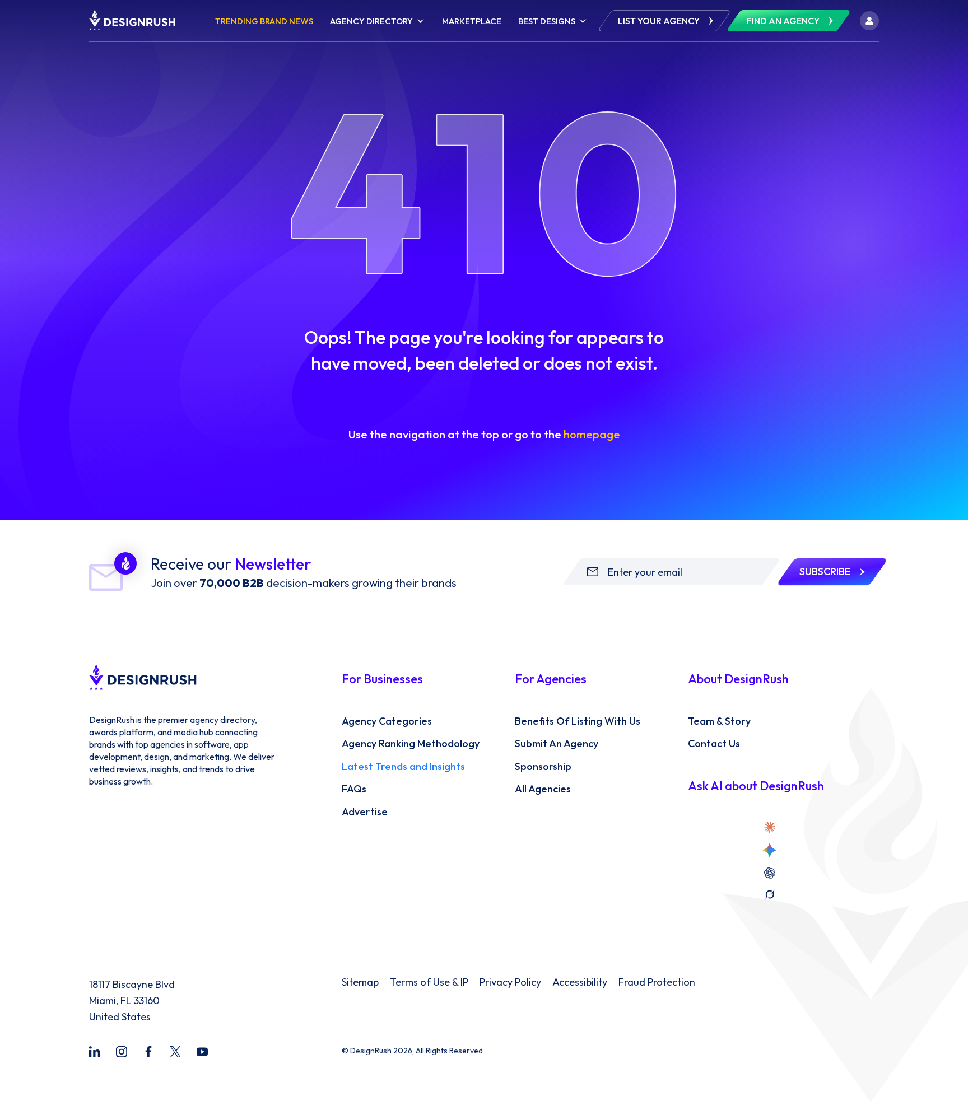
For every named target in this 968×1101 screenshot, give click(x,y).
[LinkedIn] (94, 1051)
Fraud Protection (656, 982)
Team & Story (719, 721)
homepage (592, 434)
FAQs (354, 789)
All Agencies (543, 789)
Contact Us (714, 744)
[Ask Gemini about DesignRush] (769, 850)
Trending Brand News (264, 21)
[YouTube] (202, 1051)
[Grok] (769, 894)
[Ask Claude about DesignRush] (769, 827)
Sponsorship (543, 767)
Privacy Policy (510, 982)
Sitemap (360, 982)
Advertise (365, 812)
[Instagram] (121, 1051)
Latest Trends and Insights (403, 767)
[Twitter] (175, 1051)
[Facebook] (148, 1051)
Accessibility (579, 982)
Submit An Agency (556, 744)
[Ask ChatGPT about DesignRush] (769, 873)
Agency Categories (387, 721)
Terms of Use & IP (429, 982)
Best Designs (546, 21)
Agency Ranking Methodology (411, 744)
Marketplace (471, 21)
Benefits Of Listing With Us (577, 721)
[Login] (869, 20)
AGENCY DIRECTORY (371, 21)
